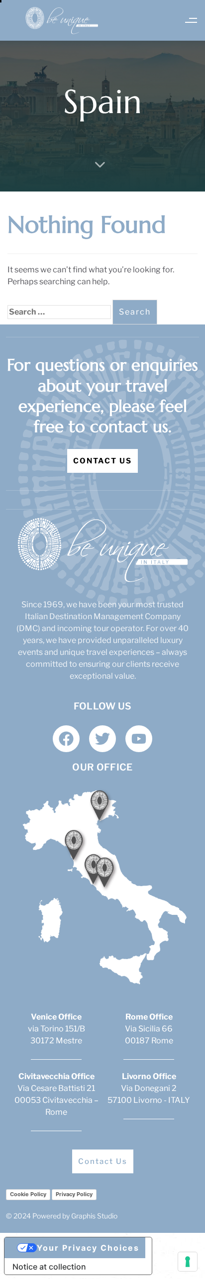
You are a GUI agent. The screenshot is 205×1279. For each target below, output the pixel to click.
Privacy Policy (74, 1194)
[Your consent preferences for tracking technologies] (187, 1261)
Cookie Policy (28, 1194)
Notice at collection (49, 1267)
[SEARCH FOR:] (59, 312)
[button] (191, 20)
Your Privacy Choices (88, 1248)
